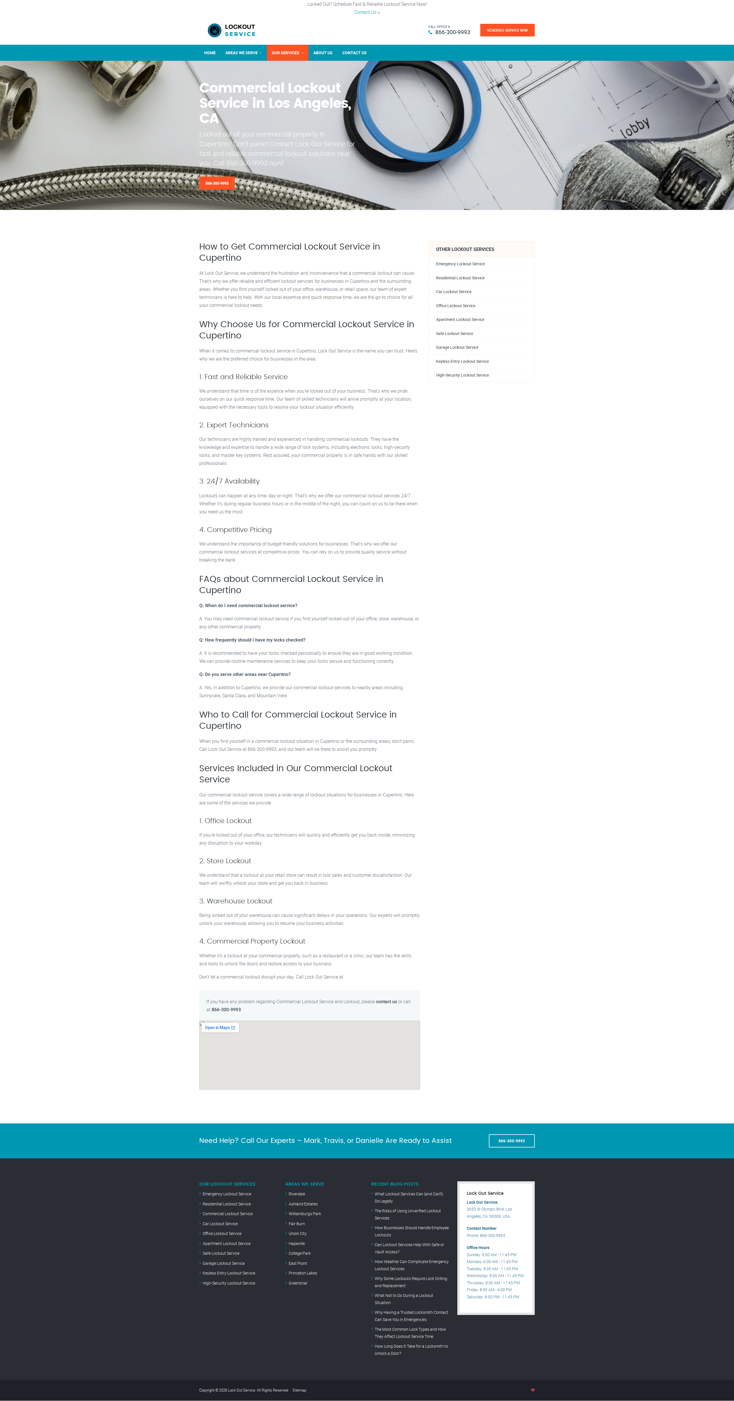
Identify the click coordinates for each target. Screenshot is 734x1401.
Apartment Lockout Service (460, 319)
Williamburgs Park (305, 1213)
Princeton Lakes (303, 1273)
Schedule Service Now (507, 30)
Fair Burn (297, 1223)
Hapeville (297, 1243)
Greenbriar (298, 1283)
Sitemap (299, 1390)
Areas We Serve (241, 52)
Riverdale (297, 1194)
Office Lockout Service (455, 305)
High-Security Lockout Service (462, 375)
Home (210, 52)
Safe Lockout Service (454, 333)
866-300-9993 (452, 32)
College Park (300, 1253)
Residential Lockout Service (460, 277)
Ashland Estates (303, 1204)
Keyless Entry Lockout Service (462, 361)
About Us (323, 52)
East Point (298, 1263)
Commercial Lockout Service (228, 1213)
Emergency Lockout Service (460, 263)
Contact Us (365, 12)
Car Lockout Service (453, 291)
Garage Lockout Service (457, 347)
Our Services (285, 52)
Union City (298, 1233)
